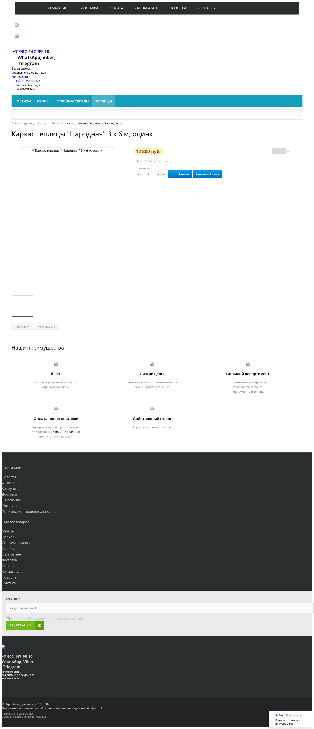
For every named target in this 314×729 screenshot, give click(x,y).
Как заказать (12, 571)
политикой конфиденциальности (40, 618)
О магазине (11, 500)
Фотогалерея (12, 482)
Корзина (21, 85)
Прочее (8, 537)
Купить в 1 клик (207, 174)
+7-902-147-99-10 (31, 51)
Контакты (9, 505)
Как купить (10, 488)
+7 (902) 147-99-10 (64, 431)
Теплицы (9, 548)
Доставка (9, 494)
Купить (183, 174)
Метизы (8, 531)
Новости (9, 477)
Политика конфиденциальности (28, 511)
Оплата (8, 565)
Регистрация (33, 80)
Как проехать (20, 76)
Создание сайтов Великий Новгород (24, 716)
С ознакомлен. (48, 618)
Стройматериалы (16, 542)
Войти (20, 80)
